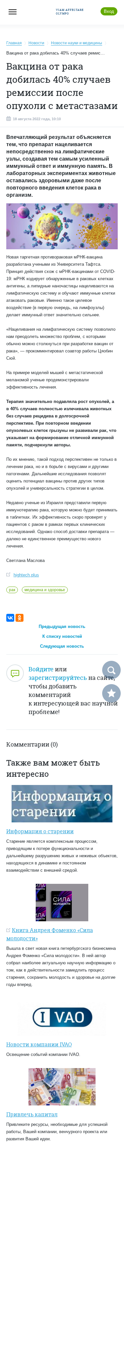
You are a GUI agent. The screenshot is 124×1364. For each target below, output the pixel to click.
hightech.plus (26, 574)
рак (12, 590)
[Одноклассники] (19, 618)
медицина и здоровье (44, 590)
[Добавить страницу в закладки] (111, 693)
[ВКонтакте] (10, 618)
